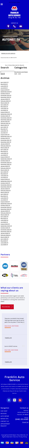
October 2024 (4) (5, 205)
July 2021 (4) (4, 132)
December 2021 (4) (6, 142)
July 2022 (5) (4, 155)
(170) (19, 74)
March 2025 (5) (5, 214)
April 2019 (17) (5, 82)
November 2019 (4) (6, 95)
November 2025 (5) (6, 229)
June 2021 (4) (4, 131)
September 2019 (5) (6, 91)
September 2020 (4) (6, 114)
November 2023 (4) (6, 185)
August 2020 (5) (5, 112)
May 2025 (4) (4, 218)
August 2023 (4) (5, 179)
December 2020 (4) (6, 119)
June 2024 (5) (4, 198)
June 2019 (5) (4, 86)
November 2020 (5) (6, 117)
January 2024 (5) (5, 188)
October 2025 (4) (5, 228)
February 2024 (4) (6, 190)
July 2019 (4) (4, 88)
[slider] (8, 327)
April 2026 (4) (4, 239)
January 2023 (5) (5, 166)
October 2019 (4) (5, 93)
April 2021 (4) (4, 127)
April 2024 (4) (4, 194)
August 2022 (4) (5, 157)
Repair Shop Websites (19, 435)
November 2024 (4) (6, 207)
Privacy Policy (23, 437)
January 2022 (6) (5, 144)
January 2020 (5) (5, 99)
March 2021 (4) (5, 125)
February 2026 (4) (6, 235)
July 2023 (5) (4, 177)
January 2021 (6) (5, 121)
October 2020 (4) (5, 116)
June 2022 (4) (4, 153)
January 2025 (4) (5, 211)
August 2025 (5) (5, 224)
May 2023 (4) (4, 173)
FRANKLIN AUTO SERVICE (10, 36)
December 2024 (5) (6, 209)
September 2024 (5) (6, 203)
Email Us (25, 422)
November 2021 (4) (6, 140)
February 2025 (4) (6, 213)
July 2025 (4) (4, 222)
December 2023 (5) (6, 186)
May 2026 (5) (4, 241)
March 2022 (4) (5, 147)
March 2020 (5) (5, 103)
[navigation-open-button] (2, 4)
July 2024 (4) (4, 200)
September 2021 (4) (6, 136)
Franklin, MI (8, 338)
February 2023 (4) (6, 168)
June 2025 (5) (4, 220)
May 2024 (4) (4, 196)
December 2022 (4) (6, 164)
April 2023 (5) (4, 172)
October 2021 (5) (5, 138)
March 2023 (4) (5, 170)
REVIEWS (4, 413)
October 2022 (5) (5, 160)
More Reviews (6, 306)
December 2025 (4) (6, 231)
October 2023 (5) (5, 183)
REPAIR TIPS (4, 419)
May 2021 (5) (4, 129)
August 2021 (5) (5, 134)
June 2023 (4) (4, 175)
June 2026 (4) (4, 242)
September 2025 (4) (6, 226)
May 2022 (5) (4, 151)
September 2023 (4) (6, 181)
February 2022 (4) (6, 145)
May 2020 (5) (4, 106)
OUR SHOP (4, 411)
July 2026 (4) (4, 244)
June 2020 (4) (4, 108)
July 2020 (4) (4, 110)
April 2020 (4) (4, 104)
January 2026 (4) (5, 233)
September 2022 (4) (6, 159)
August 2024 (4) (5, 201)
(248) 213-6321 (12, 384)
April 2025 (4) (4, 216)
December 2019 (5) (6, 97)
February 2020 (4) (6, 101)
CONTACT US (5, 421)
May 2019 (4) (4, 84)
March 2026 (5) (5, 237)
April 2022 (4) (4, 149)
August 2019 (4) (5, 90)
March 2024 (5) (5, 192)
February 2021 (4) (5, 123)
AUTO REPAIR (5, 416)
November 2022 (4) (6, 162)
